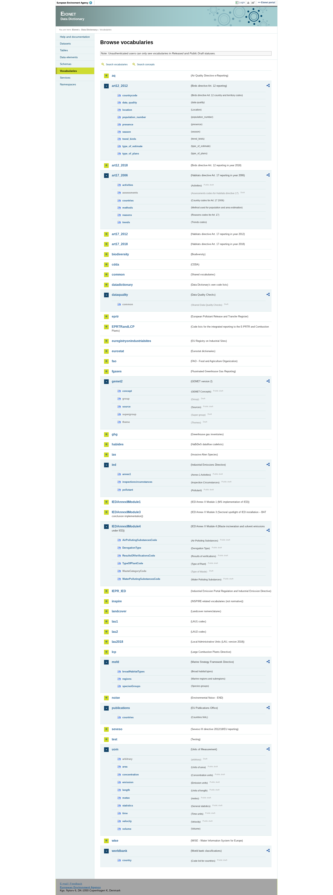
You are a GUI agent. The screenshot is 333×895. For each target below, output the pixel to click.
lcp (114, 652)
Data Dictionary (89, 29)
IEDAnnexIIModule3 (126, 512)
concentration (130, 774)
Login (242, 2)
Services (65, 77)
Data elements (69, 57)
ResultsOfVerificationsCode (138, 555)
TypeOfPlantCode (132, 563)
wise (115, 840)
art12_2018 (120, 165)
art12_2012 (120, 85)
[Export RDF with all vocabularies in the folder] (268, 86)
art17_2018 (120, 244)
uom (115, 749)
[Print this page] (249, 3)
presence (127, 124)
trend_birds (129, 138)
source (126, 406)
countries (128, 200)
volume (126, 828)
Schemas (65, 63)
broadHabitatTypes (133, 671)
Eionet (75, 29)
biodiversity (120, 254)
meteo (126, 797)
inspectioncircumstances (137, 481)
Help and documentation (75, 36)
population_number (134, 117)
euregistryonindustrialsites (131, 341)
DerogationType (131, 547)
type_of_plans (130, 153)
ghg (115, 434)
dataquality (120, 294)
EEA (76, 3)
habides (118, 444)
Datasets (65, 43)
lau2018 (117, 641)
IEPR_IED (119, 591)
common (118, 274)
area (124, 766)
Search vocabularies (117, 64)
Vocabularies (68, 70)
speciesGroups (131, 686)
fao (114, 361)
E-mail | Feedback (71, 883)
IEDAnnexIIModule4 (126, 526)
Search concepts (146, 64)
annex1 (126, 474)
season (126, 131)
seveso (117, 729)
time (125, 813)
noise (116, 697)
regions (126, 678)
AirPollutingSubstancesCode (139, 540)
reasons (127, 215)
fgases (117, 371)
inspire (117, 601)
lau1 (115, 621)
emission (127, 782)
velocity (127, 821)
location (127, 109)
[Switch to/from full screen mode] (254, 3)
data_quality (129, 102)
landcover (119, 611)
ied (114, 464)
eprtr (115, 316)
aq (113, 75)
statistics (127, 805)
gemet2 (117, 381)
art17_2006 (120, 175)
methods (127, 207)
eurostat (118, 351)
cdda (115, 264)
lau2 (115, 631)
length (126, 790)
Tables (64, 50)
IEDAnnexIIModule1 (126, 502)
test (114, 739)
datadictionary (122, 284)
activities (127, 185)
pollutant (127, 489)
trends (126, 222)
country (126, 860)
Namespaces (68, 84)
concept (127, 391)
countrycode (129, 95)
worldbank (119, 850)
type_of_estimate (132, 146)
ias (114, 454)
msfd (115, 662)
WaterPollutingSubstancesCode (141, 578)
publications (121, 708)
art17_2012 (120, 234)
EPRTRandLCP (123, 326)
